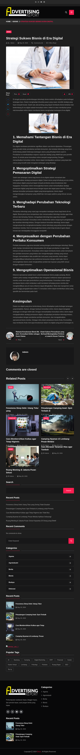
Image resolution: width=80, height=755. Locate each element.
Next (60, 340)
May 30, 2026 (23, 414)
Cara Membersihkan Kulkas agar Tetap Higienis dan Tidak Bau (28, 513)
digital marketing (39, 660)
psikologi (34, 664)
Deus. (39, 751)
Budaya (11, 582)
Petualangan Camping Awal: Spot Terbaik (31, 614)
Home (8, 21)
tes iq (10, 669)
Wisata (46, 418)
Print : (16, 94)
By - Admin (11, 43)
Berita (11, 569)
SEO (66, 664)
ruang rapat (56, 664)
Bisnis (15, 21)
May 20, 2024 (24, 43)
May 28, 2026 (58, 445)
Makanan (47, 387)
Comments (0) (38, 43)
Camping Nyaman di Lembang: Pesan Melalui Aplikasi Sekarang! (28, 517)
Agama (11, 556)
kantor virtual (12, 664)
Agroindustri (13, 563)
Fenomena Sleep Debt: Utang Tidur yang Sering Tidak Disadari (28, 504)
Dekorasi (12, 589)
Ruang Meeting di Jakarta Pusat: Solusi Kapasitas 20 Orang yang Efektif (31, 521)
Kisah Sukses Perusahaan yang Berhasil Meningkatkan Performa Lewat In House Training (52, 334)
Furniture (12, 418)
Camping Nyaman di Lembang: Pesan (30, 636)
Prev (19, 340)
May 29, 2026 (23, 445)
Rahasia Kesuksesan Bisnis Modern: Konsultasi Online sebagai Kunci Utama (28, 334)
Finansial (60, 660)
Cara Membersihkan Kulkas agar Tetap (30, 625)
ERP (51, 660)
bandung (17, 660)
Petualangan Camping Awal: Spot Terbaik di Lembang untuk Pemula (29, 508)
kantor (70, 660)
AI (8, 660)
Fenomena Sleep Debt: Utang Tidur (29, 604)
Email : (25, 94)
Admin (25, 352)
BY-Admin (11, 414)
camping (27, 660)
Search (9, 482)
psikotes (45, 664)
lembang (24, 664)
